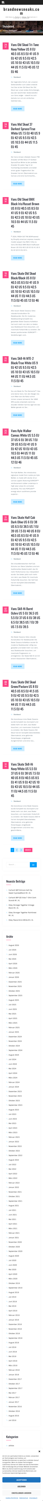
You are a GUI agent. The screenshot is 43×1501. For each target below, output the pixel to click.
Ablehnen (22, 1486)
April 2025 (13, 1018)
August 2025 (14, 1000)
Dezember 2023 (15, 1091)
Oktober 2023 (14, 1101)
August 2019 (14, 1292)
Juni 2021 (13, 1215)
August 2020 (14, 1256)
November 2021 (15, 1192)
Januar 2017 (14, 1402)
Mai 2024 (12, 1068)
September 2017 (15, 1388)
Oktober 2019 (14, 1283)
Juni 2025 (13, 1009)
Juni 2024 (13, 1064)
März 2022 (13, 1178)
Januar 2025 (14, 1032)
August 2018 (14, 1343)
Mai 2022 (12, 1169)
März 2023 (13, 1132)
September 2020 (15, 1251)
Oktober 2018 (14, 1333)
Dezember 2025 (15, 982)
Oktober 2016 (14, 1411)
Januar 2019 (14, 1320)
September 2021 (15, 1201)
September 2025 (15, 995)
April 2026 (13, 964)
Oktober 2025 (14, 991)
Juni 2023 (13, 1119)
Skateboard (17, 77)
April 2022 (13, 1174)
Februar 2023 (14, 1137)
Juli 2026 (12, 950)
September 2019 (15, 1288)
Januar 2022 (14, 1187)
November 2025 (15, 986)
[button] (39, 1451)
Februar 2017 (14, 1397)
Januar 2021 (14, 1238)
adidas (11, 1446)
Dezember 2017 (15, 1379)
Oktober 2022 (14, 1151)
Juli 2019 (12, 1297)
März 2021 (13, 1228)
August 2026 (14, 945)
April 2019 (13, 1311)
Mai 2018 (12, 1356)
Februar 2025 (14, 1027)
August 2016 (14, 1416)
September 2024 (15, 1050)
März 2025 (13, 1023)
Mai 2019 (12, 1306)
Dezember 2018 (15, 1324)
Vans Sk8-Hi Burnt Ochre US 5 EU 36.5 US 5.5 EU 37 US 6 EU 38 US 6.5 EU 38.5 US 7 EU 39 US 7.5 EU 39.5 (25, 617)
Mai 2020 (12, 1269)
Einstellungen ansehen (21, 1493)
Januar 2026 (14, 977)
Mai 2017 (12, 1393)
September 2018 (15, 1338)
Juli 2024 (12, 1059)
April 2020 (13, 1274)
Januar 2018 (14, 1375)
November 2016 (15, 1406)
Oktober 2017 (14, 1384)
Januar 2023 (14, 1142)
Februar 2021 (14, 1233)
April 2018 (13, 1361)
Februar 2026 (14, 973)
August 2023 (14, 1110)
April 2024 (13, 1073)
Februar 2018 (14, 1370)
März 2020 (13, 1279)
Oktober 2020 (14, 1247)
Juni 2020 (13, 1265)
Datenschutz (23, 1498)
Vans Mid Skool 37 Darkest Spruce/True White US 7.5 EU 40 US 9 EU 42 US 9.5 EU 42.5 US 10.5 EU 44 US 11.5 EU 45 (25, 135)
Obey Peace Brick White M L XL (21, 920)
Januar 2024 (14, 1087)
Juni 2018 (13, 1352)
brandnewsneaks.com (21, 11)
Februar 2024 (14, 1082)
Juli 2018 (12, 1347)
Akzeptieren (21, 1480)
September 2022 (15, 1155)
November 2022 (15, 1146)
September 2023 (15, 1105)
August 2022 (14, 1160)
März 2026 (13, 968)
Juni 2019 (13, 1302)
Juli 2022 (12, 1164)
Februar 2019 (14, 1315)
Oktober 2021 (14, 1196)
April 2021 (13, 1224)
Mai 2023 (12, 1123)
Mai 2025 (12, 1014)
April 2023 (13, 1128)
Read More (17, 108)
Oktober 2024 (14, 1046)
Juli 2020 (12, 1260)
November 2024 (15, 1041)
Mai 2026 (12, 959)
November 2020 (15, 1242)
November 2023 (15, 1096)
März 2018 (13, 1365)
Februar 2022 (14, 1183)
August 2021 (14, 1206)
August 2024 (14, 1055)
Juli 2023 (12, 1114)
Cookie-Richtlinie (12, 1498)
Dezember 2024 (15, 1037)
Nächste (28, 850)
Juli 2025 (12, 1005)
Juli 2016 (12, 1420)
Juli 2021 (12, 1210)
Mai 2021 (12, 1219)
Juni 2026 (13, 954)
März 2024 (13, 1078)
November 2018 (15, 1329)
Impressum (33, 1498)
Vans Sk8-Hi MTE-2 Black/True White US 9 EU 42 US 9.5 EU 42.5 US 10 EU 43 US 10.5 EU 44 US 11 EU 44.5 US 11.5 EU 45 (25, 369)
